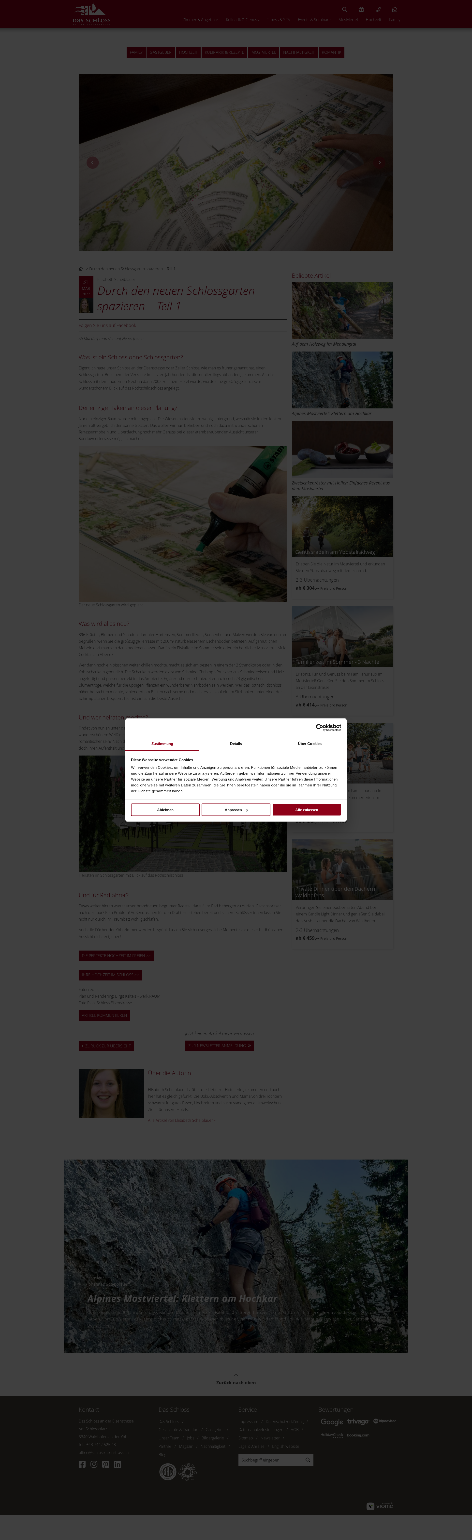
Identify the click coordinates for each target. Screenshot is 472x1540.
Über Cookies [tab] (310, 744)
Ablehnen (165, 810)
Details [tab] (236, 744)
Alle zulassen (306, 810)
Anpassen (233, 810)
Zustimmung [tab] (162, 744)
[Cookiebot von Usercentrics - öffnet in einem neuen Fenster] (319, 727)
